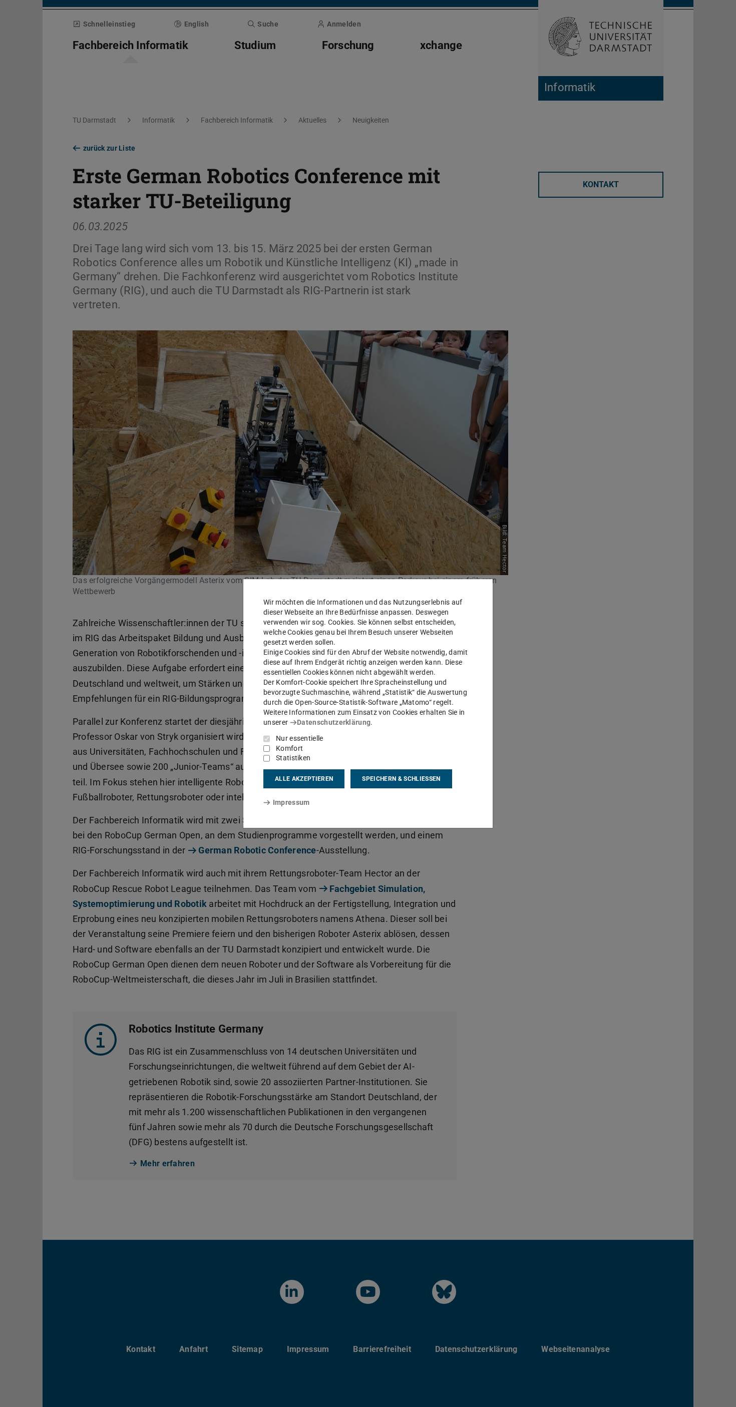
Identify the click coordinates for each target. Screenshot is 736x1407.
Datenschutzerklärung (334, 722)
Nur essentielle (299, 738)
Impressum (291, 802)
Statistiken (293, 758)
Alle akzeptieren (304, 778)
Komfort (289, 748)
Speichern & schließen (401, 778)
